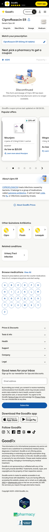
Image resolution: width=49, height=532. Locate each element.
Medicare (41, 28)
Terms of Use (13, 397)
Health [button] (5, 341)
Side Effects (19, 28)
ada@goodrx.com (14, 482)
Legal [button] (4, 361)
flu (7, 196)
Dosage (31, 28)
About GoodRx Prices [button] (26, 205)
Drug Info (6, 28)
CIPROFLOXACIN (10, 187)
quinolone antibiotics (17, 193)
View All (27, 272)
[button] (2, 3)
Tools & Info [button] (7, 334)
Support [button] (5, 348)
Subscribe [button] (33, 406)
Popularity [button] (40, 60)
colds (42, 193)
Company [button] (6, 355)
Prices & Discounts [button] (10, 327)
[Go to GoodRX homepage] (8, 12)
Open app (41, 4)
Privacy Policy (40, 397)
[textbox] (24, 381)
